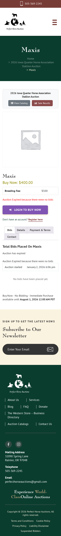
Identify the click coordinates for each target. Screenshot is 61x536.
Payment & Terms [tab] (40, 230)
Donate (43, 406)
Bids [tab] (9, 230)
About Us (13, 400)
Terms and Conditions (22, 520)
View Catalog (21, 103)
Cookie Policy (43, 520)
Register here (35, 219)
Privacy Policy (19, 525)
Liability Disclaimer (39, 525)
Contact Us (45, 424)
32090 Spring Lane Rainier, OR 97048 (16, 458)
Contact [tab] (11, 236)
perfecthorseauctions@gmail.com (26, 482)
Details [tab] (21, 230)
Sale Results (44, 103)
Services (34, 400)
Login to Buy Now (27, 210)
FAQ (26, 406)
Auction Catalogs (18, 424)
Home (30, 58)
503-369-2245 (33, 3)
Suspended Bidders (30, 530)
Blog (10, 406)
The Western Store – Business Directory (26, 415)
